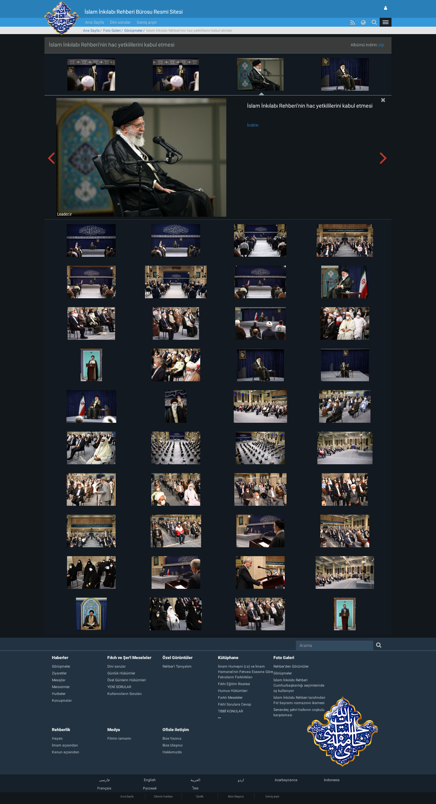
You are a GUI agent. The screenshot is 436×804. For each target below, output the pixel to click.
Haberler (60, 657)
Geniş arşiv (147, 22)
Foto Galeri (112, 30)
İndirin (253, 125)
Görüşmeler (133, 30)
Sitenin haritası (163, 796)
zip (381, 44)
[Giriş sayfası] (386, 8)
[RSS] (352, 22)
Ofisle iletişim (176, 729)
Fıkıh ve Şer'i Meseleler (129, 657)
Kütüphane (228, 657)
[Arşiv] (245, 718)
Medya (113, 729)
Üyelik (199, 796)
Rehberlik (61, 729)
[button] (386, 22)
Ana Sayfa (94, 22)
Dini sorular (120, 22)
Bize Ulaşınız (236, 796)
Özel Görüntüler (177, 657)
